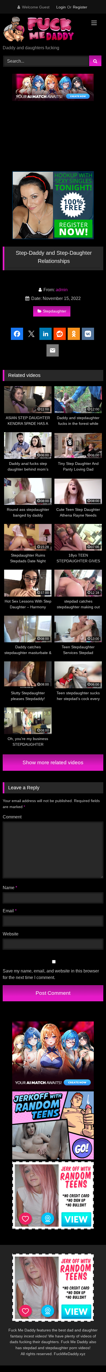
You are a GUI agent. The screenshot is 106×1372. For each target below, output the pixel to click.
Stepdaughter (54, 311)
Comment (12, 817)
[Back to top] (89, 1355)
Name (10, 887)
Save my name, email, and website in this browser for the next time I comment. (51, 974)
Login (61, 7)
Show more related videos (53, 762)
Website (10, 934)
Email (10, 910)
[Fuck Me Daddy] (43, 29)
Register (80, 7)
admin (62, 289)
